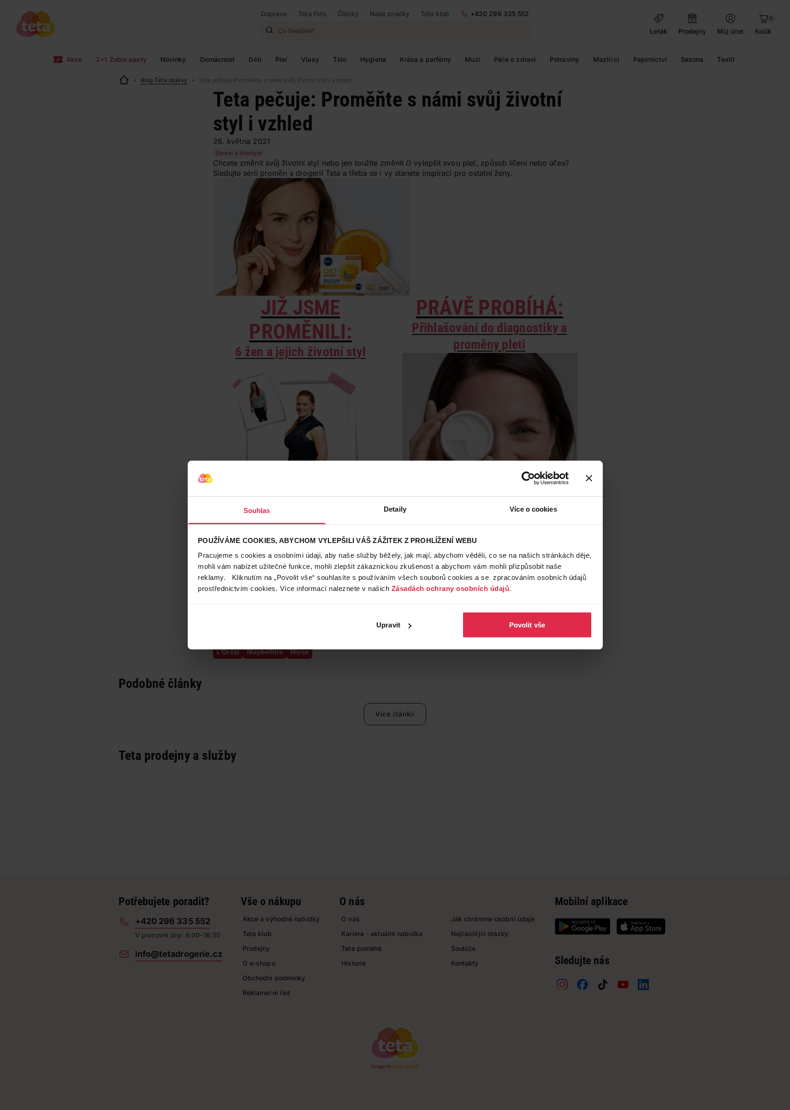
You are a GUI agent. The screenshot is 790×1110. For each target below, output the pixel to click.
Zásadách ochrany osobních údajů (451, 588)
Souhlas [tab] (257, 510)
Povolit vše (527, 625)
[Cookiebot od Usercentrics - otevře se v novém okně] (528, 478)
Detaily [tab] (395, 509)
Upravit (388, 625)
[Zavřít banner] (589, 478)
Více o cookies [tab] (533, 509)
